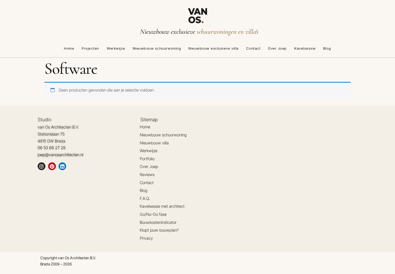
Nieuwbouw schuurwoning (157, 48)
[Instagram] (41, 166)
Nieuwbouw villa (154, 142)
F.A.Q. (145, 198)
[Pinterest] (52, 166)
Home (69, 48)
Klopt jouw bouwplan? (159, 230)
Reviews (147, 174)
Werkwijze (116, 48)
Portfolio (147, 158)
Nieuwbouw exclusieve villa (213, 48)
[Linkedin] (62, 166)
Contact (253, 48)
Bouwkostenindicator (158, 222)
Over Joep (277, 48)
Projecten (90, 48)
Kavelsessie (305, 48)
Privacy (146, 238)
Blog (327, 48)
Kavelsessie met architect (162, 206)
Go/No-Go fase (153, 214)
